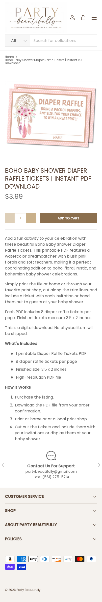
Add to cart (68, 218)
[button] (83, 17)
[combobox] (51, 40)
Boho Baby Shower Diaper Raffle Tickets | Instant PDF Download (44, 62)
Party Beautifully (29, 590)
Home (9, 56)
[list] (51, 116)
